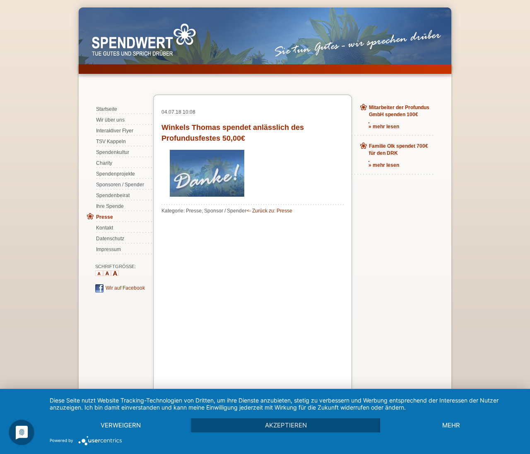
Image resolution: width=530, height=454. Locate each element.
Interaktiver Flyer (114, 131)
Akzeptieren (286, 425)
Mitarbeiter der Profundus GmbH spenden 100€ (399, 111)
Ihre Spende (110, 206)
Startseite (106, 109)
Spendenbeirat (113, 195)
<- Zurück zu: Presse (269, 211)
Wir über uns (110, 120)
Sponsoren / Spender (120, 185)
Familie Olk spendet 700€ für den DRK (398, 149)
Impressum (108, 249)
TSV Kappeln (111, 141)
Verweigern (121, 425)
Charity (104, 163)
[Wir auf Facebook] (99, 291)
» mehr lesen (384, 126)
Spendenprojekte (115, 174)
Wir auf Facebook (125, 288)
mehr (451, 425)
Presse (104, 217)
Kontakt (104, 228)
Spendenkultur (112, 152)
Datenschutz (110, 239)
